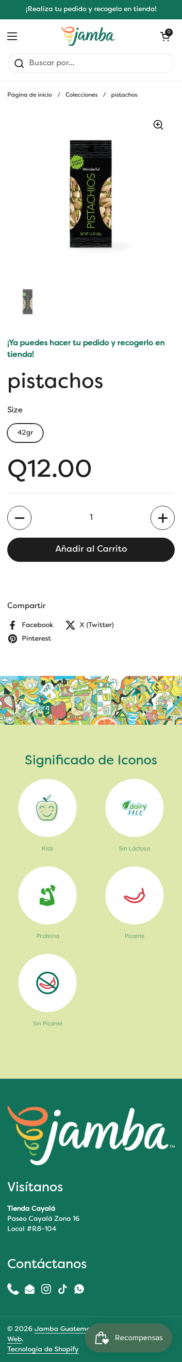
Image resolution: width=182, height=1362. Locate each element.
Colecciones (82, 95)
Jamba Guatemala (65, 1329)
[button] (19, 518)
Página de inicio (29, 95)
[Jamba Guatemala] (89, 36)
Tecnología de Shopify (43, 1350)
